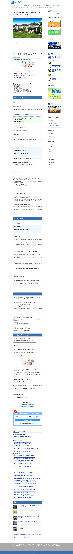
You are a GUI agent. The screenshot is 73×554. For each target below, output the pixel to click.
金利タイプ (37, 416)
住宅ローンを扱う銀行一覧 (57, 5)
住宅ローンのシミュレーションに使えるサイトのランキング (23, 466)
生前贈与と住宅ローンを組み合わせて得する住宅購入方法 (22, 494)
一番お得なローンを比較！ (28, 420)
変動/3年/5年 (25, 404)
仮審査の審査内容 (17, 85)
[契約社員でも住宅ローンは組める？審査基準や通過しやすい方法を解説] (15, 513)
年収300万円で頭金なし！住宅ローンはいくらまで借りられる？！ (24, 460)
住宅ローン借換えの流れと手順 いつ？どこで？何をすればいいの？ (24, 443)
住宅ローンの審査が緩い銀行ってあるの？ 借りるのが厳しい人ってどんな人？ (26, 481)
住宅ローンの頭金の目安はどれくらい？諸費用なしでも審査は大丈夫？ (24, 455)
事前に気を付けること (17, 87)
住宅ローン (50, 154)
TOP (15, 7)
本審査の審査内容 (17, 86)
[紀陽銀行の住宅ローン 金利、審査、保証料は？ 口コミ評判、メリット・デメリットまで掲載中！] (15, 519)
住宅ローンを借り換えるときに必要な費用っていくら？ (22, 451)
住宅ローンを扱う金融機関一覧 (54, 125)
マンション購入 (50, 144)
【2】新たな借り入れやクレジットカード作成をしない (23, 89)
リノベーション (50, 164)
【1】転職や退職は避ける (18, 88)
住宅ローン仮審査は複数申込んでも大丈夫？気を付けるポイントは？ (24, 457)
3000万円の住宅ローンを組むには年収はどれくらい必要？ (23, 475)
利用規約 (43, 545)
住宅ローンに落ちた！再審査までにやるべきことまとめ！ (22, 463)
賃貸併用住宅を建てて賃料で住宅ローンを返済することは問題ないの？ (24, 495)
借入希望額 (16, 416)
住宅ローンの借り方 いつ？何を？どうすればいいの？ (22, 442)
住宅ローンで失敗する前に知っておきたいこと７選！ (22, 446)
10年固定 (29, 404)
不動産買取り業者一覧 (36, 5)
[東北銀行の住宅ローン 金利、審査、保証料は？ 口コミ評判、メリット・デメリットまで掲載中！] (15, 524)
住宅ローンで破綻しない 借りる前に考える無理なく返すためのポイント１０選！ (26, 448)
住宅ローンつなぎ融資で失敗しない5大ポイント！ (21, 477)
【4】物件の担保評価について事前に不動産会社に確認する (23, 91)
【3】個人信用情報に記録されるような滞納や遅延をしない (23, 90)
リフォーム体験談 (51, 162)
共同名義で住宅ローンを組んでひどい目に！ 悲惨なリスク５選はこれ (24, 491)
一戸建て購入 (50, 146)
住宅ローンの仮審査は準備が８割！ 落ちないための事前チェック (24, 497)
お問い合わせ (58, 545)
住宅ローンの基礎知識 (46, 5)
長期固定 (32, 404)
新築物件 (49, 149)
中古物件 (49, 151)
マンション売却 (50, 133)
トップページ (16, 5)
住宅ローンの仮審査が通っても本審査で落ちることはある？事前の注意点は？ (25, 470)
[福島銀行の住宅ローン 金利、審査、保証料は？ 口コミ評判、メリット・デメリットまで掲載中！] (15, 530)
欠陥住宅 (49, 153)
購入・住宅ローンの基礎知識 (52, 123)
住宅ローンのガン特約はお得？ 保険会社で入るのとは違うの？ (23, 486)
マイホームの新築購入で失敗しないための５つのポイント (22, 445)
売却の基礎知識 (26, 5)
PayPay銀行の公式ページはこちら (19, 77)
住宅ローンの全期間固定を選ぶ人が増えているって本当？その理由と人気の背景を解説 (27, 478)
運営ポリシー (31, 545)
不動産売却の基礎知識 (30, 544)
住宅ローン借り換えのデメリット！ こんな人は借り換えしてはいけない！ (25, 483)
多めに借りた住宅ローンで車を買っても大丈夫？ (21, 492)
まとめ (15, 92)
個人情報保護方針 (50, 545)
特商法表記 (38, 545)
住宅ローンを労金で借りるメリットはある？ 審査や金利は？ (23, 484)
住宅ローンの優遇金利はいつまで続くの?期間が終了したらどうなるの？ (25, 480)
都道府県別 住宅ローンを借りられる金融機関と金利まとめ (22, 436)
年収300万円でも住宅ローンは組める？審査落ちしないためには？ (24, 458)
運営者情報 (24, 545)
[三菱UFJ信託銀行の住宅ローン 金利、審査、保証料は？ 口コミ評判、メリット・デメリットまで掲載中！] (15, 508)
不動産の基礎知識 (21, 544)
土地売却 (49, 136)
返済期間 (30, 416)
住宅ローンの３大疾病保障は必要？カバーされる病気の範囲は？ (23, 472)
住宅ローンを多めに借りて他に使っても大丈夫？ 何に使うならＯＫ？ (24, 489)
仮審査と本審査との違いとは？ (18, 84)
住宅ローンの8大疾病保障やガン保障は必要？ (21, 461)
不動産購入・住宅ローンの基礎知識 (51, 544)
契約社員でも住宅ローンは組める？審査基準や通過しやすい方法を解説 (29, 510)
